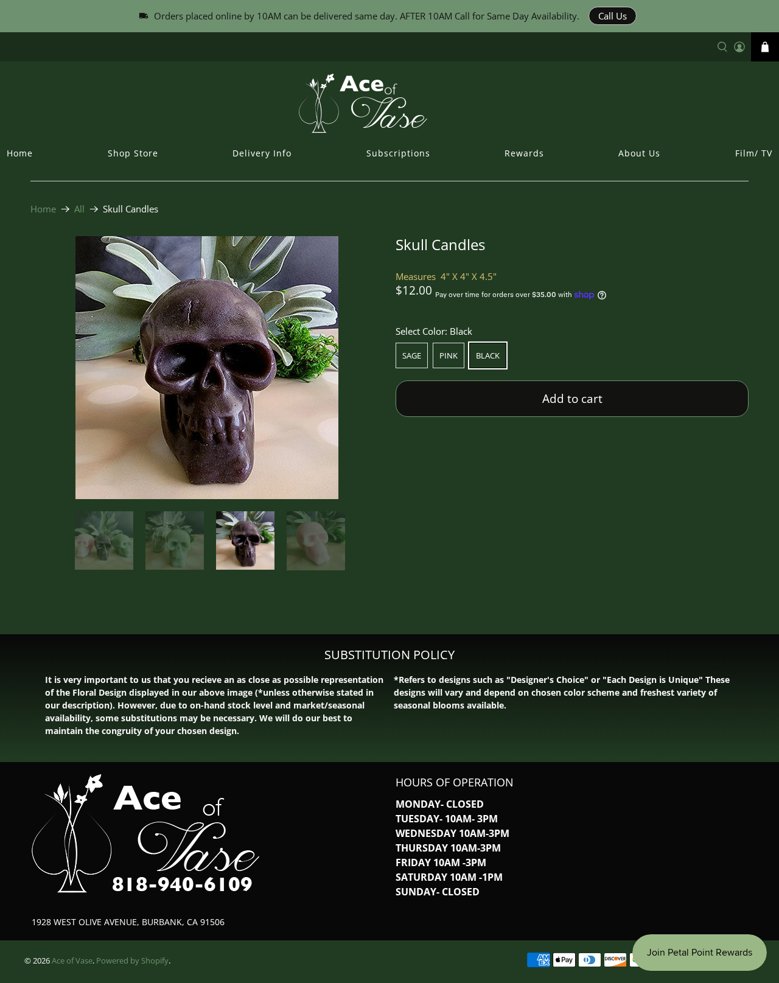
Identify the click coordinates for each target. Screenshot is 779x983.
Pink (448, 355)
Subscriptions (398, 153)
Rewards (524, 153)
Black (488, 355)
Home (20, 153)
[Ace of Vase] (389, 102)
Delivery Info (262, 153)
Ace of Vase (72, 961)
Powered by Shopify (132, 961)
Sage (411, 355)
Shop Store (133, 153)
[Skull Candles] (206, 367)
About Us (639, 153)
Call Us (612, 16)
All (79, 209)
